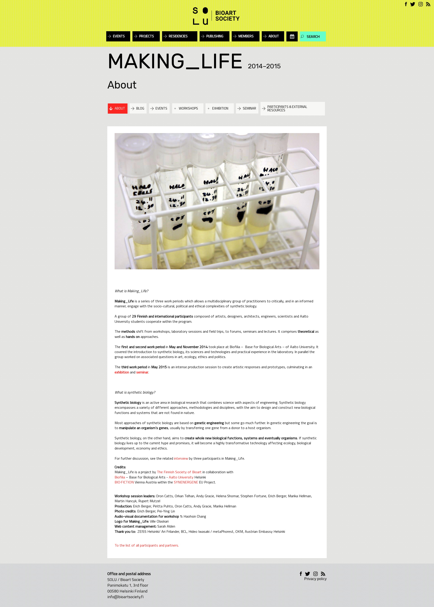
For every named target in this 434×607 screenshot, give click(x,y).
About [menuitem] (274, 36)
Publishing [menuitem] (214, 36)
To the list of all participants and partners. (147, 545)
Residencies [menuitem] (178, 36)
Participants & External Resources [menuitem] (287, 108)
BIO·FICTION (124, 482)
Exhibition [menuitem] (220, 108)
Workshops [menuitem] (188, 108)
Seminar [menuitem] (249, 108)
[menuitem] (292, 36)
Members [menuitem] (246, 36)
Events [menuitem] (119, 36)
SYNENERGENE (186, 482)
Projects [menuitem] (146, 36)
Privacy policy (315, 579)
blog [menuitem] (140, 108)
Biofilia (120, 477)
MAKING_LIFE (175, 61)
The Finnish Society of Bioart (180, 472)
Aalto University (181, 477)
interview (181, 458)
